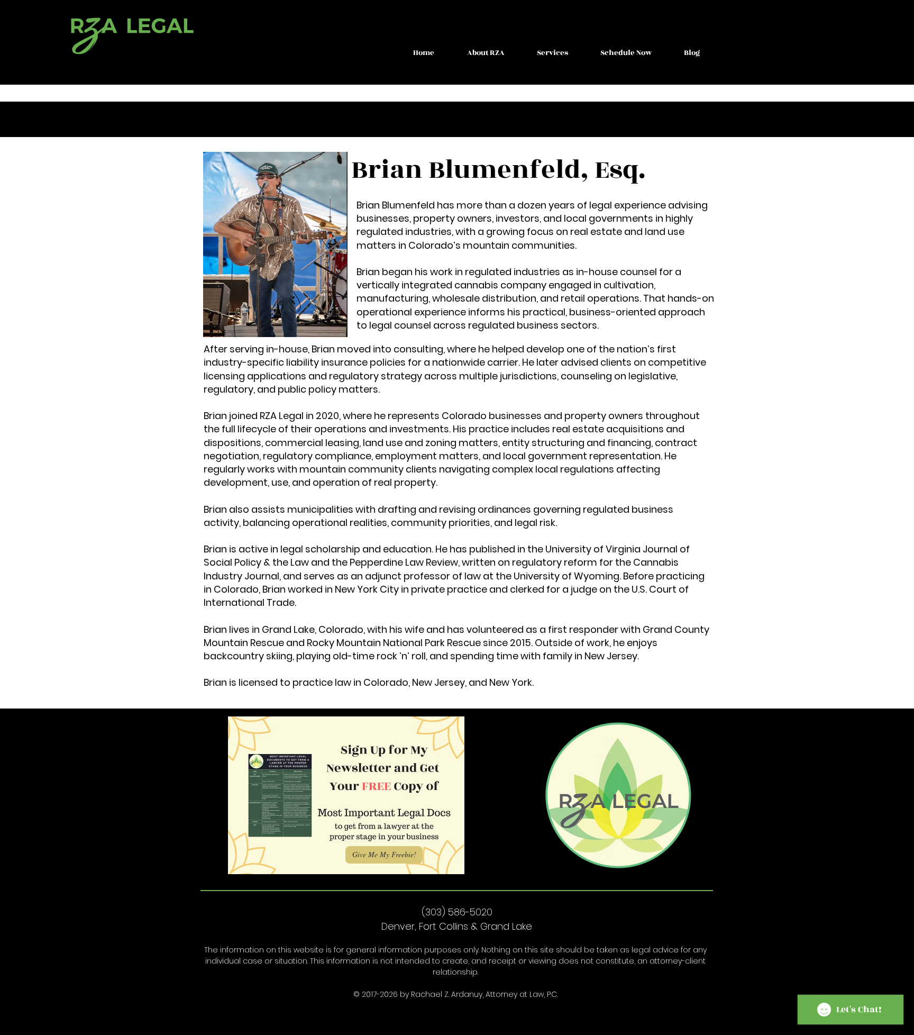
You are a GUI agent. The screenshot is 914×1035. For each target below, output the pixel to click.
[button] (485, 53)
